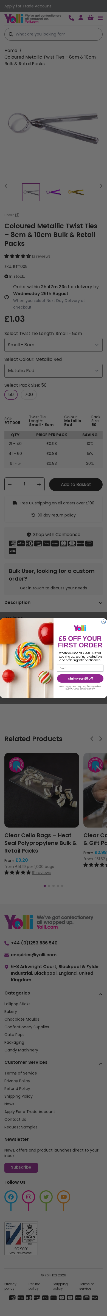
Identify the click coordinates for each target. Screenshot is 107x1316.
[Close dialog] (104, 622)
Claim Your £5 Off (80, 678)
